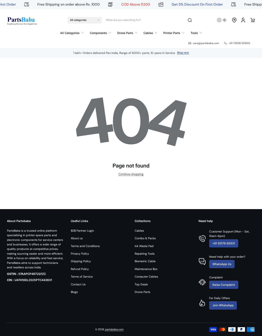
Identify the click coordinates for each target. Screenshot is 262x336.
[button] (85, 20)
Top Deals (141, 284)
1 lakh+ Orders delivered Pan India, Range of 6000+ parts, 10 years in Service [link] (124, 53)
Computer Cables (146, 276)
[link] (73, 33)
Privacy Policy (80, 253)
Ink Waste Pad (144, 246)
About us (77, 238)
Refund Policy (80, 269)
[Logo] (22, 20)
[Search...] (189, 20)
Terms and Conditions (85, 246)
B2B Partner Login (82, 230)
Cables (139, 230)
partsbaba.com (114, 329)
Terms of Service (82, 276)
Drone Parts (142, 292)
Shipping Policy (81, 261)
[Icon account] (243, 20)
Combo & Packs (145, 238)
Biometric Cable (145, 261)
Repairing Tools (145, 253)
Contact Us (78, 284)
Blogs (74, 292)
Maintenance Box (146, 269)
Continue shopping (131, 174)
